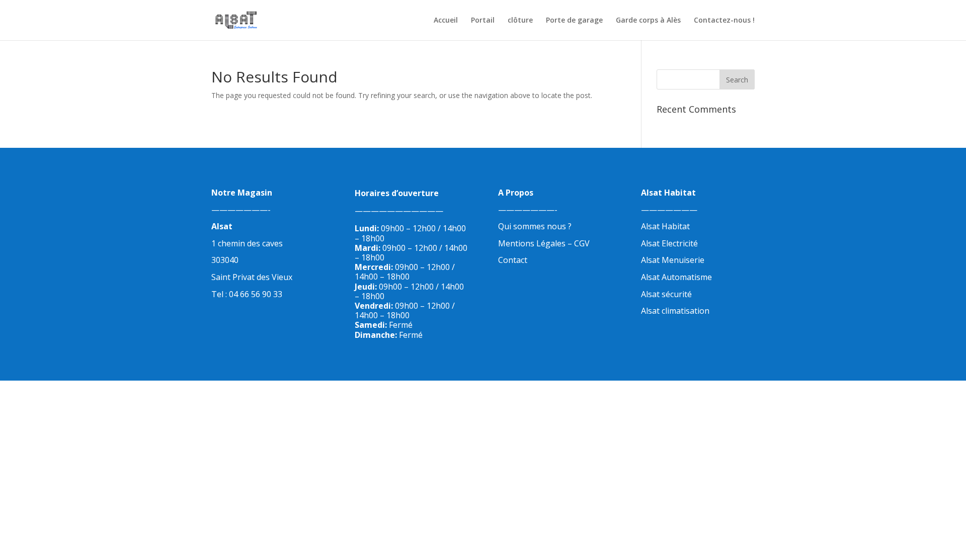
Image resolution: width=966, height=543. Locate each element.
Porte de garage (574, 21)
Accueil (446, 21)
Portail (483, 21)
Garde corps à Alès (648, 21)
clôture (520, 21)
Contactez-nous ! (724, 21)
